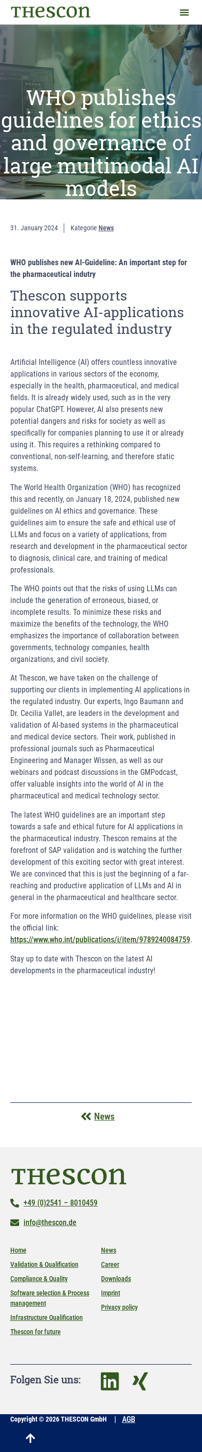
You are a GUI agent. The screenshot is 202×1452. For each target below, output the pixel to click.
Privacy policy (119, 1307)
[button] (184, 12)
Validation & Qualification (44, 1264)
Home (18, 1250)
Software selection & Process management (49, 1298)
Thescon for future (35, 1332)
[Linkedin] (110, 1381)
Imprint (110, 1293)
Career (110, 1264)
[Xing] (140, 1381)
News (108, 1250)
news (106, 228)
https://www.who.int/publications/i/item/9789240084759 (100, 939)
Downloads (116, 1279)
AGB (128, 1419)
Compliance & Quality (39, 1279)
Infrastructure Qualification (46, 1317)
